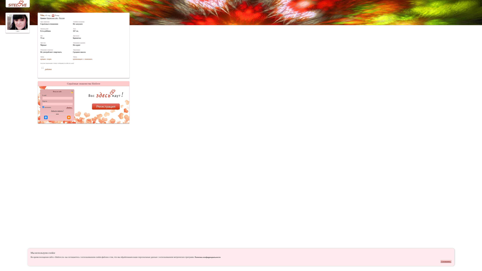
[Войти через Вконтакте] (46, 117)
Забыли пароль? (57, 111)
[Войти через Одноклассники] (69, 117)
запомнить (47, 107)
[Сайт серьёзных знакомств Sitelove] (15, 3)
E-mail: (44, 95)
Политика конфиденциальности (208, 257)
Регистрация (105, 106)
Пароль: (44, 101)
